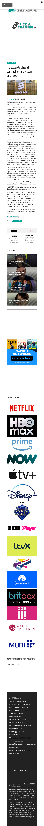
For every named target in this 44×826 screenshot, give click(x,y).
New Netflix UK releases (17, 722)
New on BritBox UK (15, 735)
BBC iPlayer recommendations (19, 704)
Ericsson (14, 221)
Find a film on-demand (16, 713)
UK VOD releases (14, 753)
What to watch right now (17, 701)
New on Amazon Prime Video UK (20, 726)
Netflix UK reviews (15, 716)
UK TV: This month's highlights (19, 750)
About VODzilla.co (15, 698)
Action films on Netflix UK (18, 771)
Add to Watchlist (13, 217)
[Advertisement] (22, 48)
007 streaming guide (16, 741)
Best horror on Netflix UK (18, 710)
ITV (20, 221)
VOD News (11, 63)
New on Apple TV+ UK (16, 732)
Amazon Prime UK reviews (18, 719)
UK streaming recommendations (20, 738)
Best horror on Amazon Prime (19, 707)
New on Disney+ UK (15, 729)
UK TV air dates (14, 747)
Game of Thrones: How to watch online (22, 744)
